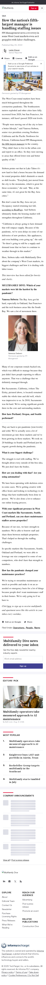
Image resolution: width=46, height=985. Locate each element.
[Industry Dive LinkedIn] (4, 881)
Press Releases (8, 920)
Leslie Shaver (14, 50)
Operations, (19, 627)
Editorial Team (8, 901)
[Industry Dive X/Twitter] (15, 881)
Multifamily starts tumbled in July (24, 781)
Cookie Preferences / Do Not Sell (24, 975)
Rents (37, 627)
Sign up (34, 8)
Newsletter (7, 909)
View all (6, 860)
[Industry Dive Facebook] (9, 881)
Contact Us (7, 905)
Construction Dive (30, 926)
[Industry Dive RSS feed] (20, 881)
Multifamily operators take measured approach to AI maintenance (21, 715)
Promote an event (30, 911)
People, (30, 627)
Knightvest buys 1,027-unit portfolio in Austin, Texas (24, 756)
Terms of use (21, 972)
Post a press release (20, 860)
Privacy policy (8, 972)
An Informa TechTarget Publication (23, 2)
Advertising (27, 899)
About (4, 897)
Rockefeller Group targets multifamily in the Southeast (24, 768)
